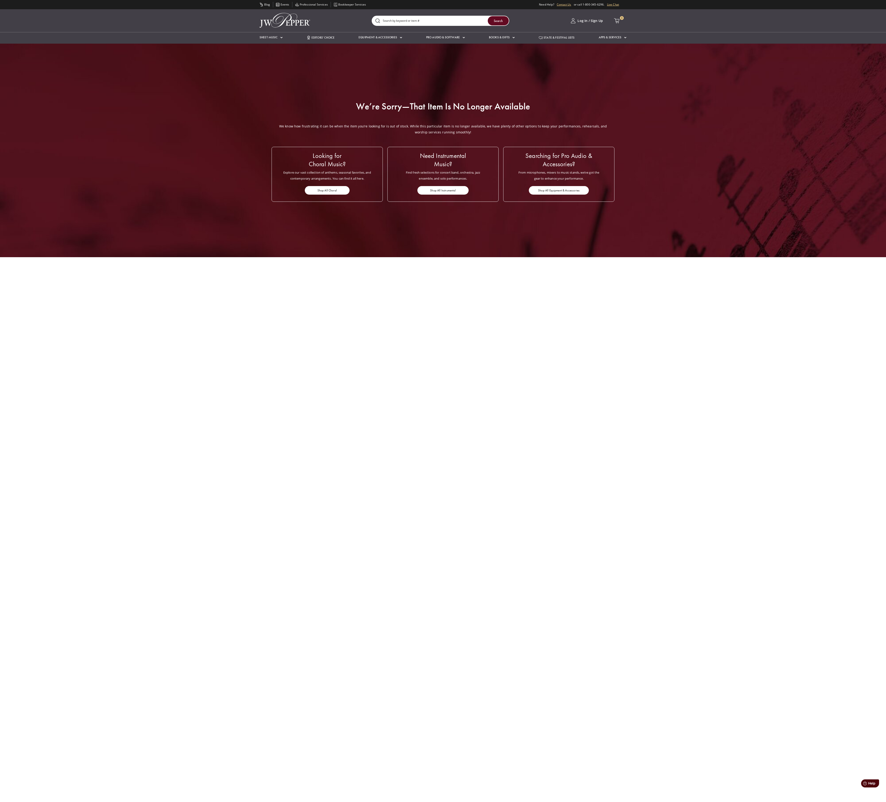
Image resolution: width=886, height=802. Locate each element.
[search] (377, 21)
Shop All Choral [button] (327, 190)
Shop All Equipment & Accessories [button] (559, 190)
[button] (271, 37)
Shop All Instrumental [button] (443, 190)
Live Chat (613, 4)
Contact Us (564, 4)
